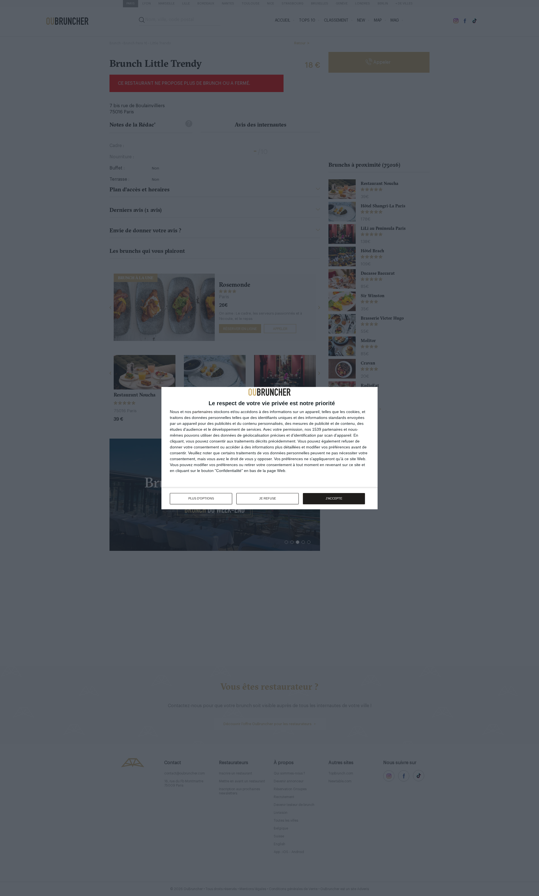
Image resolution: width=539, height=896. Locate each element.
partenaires (202, 412)
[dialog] (269, 448)
